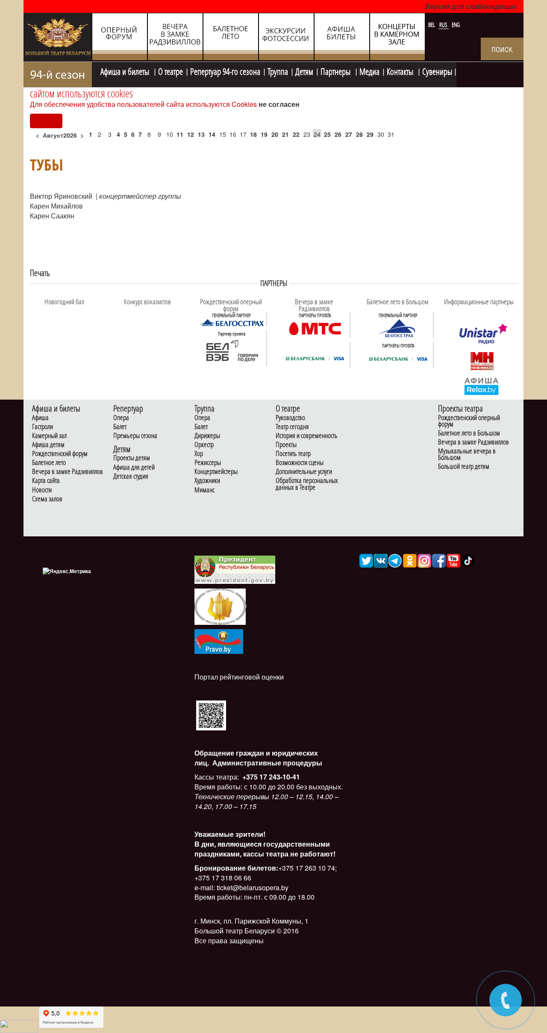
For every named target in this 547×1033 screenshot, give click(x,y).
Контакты (401, 70)
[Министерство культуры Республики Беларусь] (220, 606)
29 (370, 134)
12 (190, 134)
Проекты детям (131, 458)
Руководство (290, 418)
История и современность (307, 436)
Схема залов (47, 499)
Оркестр (204, 444)
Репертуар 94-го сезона (225, 70)
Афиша (40, 418)
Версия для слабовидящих (471, 6)
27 (348, 134)
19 (264, 134)
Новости (42, 490)
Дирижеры (207, 436)
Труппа (278, 70)
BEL (432, 25)
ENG (456, 25)
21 (285, 134)
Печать (40, 273)
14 (212, 134)
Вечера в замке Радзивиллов (67, 471)
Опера (121, 418)
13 (201, 134)
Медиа (369, 70)
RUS (444, 25)
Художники (207, 480)
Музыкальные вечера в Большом (467, 454)
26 (338, 134)
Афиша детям (48, 444)
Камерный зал (49, 436)
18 (253, 134)
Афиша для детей (134, 467)
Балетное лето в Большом (469, 433)
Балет (119, 427)
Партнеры (336, 70)
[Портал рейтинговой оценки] (211, 714)
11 (179, 134)
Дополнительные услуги (304, 471)
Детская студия (130, 476)
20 (274, 134)
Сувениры (437, 70)
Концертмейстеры (216, 471)
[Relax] (481, 385)
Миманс (204, 490)
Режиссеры (207, 462)
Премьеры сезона (135, 436)
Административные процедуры (266, 763)
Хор (198, 453)
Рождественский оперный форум (469, 421)
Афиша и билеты (125, 70)
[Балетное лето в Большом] (398, 328)
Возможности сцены (299, 462)
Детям (304, 70)
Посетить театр (293, 453)
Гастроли (42, 427)
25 (327, 134)
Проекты (286, 444)
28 (359, 134)
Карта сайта (46, 480)
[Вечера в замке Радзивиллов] (315, 328)
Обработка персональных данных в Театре (307, 483)
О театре (170, 70)
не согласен (279, 104)
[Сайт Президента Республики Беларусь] (235, 569)
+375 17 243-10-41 (270, 777)
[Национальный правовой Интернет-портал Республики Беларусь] (218, 640)
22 (296, 134)
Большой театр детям (463, 466)
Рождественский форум (60, 453)
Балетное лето (49, 462)
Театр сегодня (292, 427)
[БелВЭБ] (232, 351)
